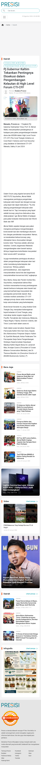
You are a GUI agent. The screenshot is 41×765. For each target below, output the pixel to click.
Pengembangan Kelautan (12, 66)
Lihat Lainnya (32, 501)
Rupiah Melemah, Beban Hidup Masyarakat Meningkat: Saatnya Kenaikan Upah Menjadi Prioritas (17, 579)
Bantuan (31, 751)
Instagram (18, 753)
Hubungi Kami (5, 760)
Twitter (17, 755)
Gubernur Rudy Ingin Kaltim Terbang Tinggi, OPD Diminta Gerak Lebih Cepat (26, 393)
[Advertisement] (20, 171)
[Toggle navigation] (4, 17)
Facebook (18, 751)
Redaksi (3, 753)
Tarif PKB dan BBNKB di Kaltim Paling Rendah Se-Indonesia (26, 456)
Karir (30, 755)
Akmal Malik (21, 63)
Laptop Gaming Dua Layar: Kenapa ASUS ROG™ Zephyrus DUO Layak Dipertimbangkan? (18, 487)
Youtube (17, 758)
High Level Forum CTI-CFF (28, 66)
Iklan (30, 753)
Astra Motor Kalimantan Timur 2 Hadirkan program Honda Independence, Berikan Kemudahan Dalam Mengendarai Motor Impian (27, 619)
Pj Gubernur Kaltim (10, 63)
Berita (8, 25)
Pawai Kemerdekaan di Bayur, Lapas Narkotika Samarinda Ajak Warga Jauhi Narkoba (26, 603)
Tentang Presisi (6, 751)
